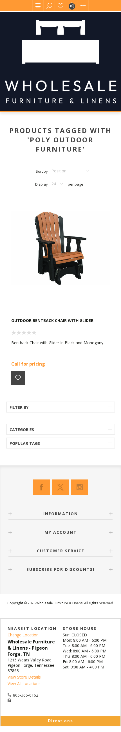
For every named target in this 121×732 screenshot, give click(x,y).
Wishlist (60, 5)
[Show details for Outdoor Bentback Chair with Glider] (60, 248)
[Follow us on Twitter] (60, 487)
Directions (60, 721)
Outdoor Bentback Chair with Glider (52, 320)
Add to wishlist (18, 378)
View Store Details (24, 677)
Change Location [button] (23, 635)
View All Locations (24, 683)
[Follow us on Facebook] (41, 487)
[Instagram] (79, 487)
